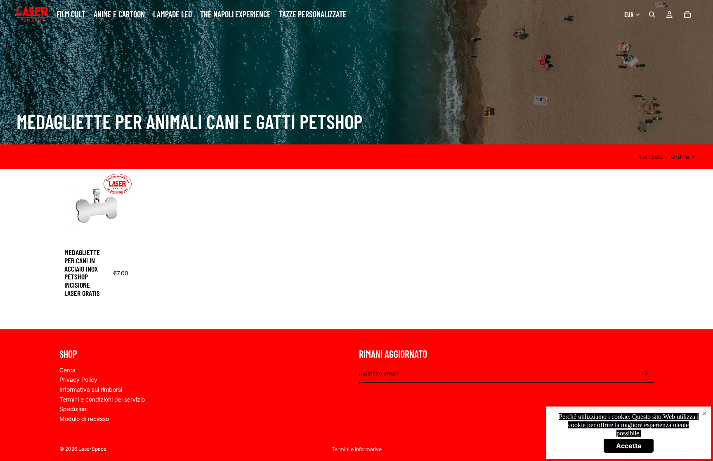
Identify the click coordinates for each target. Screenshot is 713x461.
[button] (683, 157)
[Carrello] (687, 14)
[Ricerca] (652, 14)
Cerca (67, 370)
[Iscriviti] (645, 373)
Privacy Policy (78, 379)
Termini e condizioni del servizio (102, 398)
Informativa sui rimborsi (90, 389)
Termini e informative (357, 449)
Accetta (628, 446)
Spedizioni (73, 408)
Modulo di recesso (84, 418)
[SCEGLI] (120, 230)
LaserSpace (92, 449)
